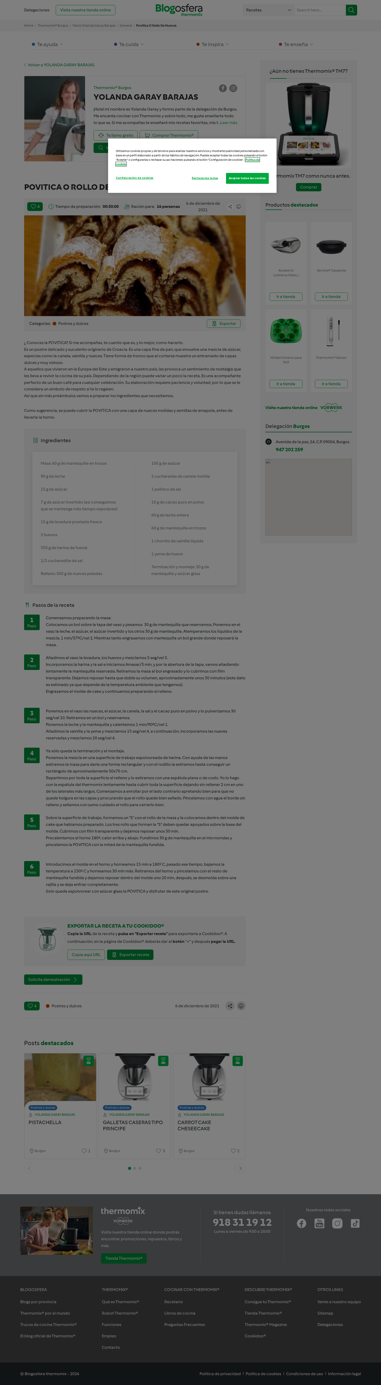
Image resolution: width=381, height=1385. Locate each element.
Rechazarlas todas (205, 178)
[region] (192, 165)
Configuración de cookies (134, 178)
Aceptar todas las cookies (247, 178)
